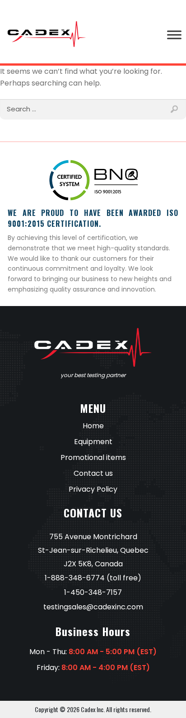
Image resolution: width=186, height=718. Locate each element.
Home (93, 426)
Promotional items (93, 457)
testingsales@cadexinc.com (93, 607)
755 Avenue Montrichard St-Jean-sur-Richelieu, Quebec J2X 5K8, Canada (93, 550)
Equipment (93, 441)
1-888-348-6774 (75, 578)
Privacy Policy (93, 489)
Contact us (93, 473)
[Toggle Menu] (174, 34)
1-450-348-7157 (93, 592)
